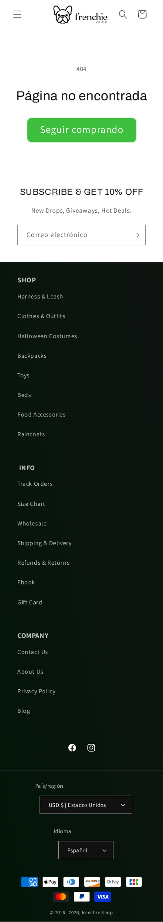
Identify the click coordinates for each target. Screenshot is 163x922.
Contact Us (32, 652)
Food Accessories (41, 414)
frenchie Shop (97, 912)
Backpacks (32, 355)
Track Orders (35, 484)
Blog (23, 711)
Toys (23, 375)
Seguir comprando (81, 129)
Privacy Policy (36, 691)
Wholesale (32, 523)
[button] (17, 14)
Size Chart (31, 504)
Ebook (26, 582)
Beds (24, 395)
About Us (30, 671)
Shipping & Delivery (44, 543)
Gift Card (29, 602)
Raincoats (31, 434)
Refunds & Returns (43, 562)
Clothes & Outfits (41, 316)
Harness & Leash (40, 296)
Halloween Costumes (47, 336)
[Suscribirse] (135, 235)
